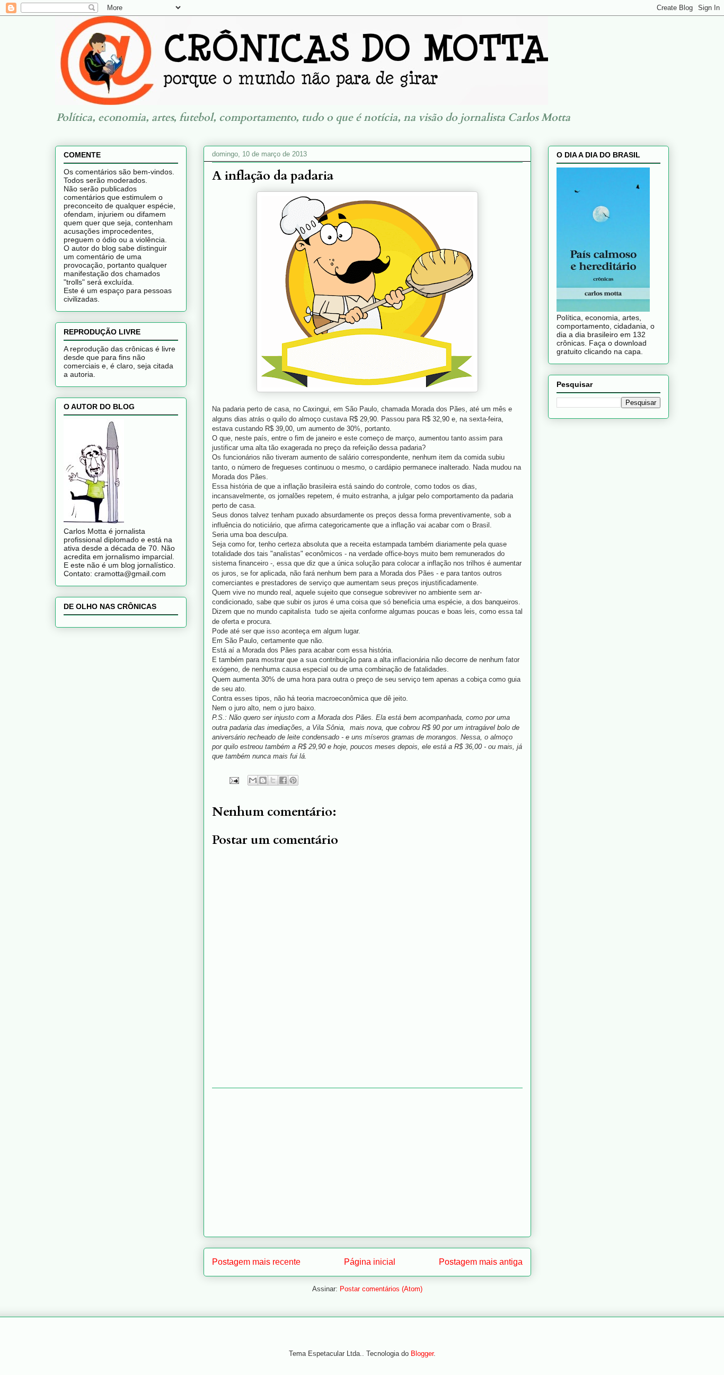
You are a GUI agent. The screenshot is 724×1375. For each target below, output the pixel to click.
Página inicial (369, 1261)
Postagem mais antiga (481, 1261)
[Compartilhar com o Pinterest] (293, 780)
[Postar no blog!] (263, 780)
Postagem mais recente (256, 1261)
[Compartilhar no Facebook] (283, 780)
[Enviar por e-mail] (253, 780)
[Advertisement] (367, 1162)
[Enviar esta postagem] (233, 780)
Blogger (422, 1354)
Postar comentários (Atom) (381, 1289)
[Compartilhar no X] (273, 780)
